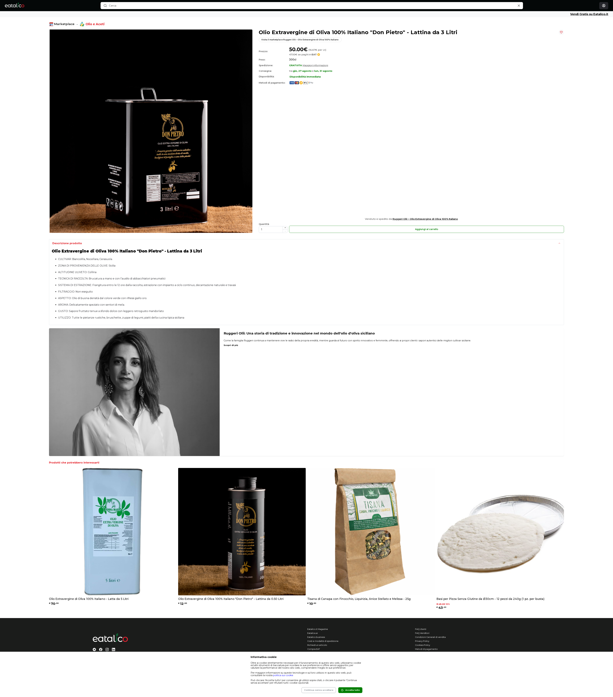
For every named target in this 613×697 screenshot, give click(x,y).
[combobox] (312, 5)
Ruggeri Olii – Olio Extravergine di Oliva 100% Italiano (425, 218)
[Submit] (105, 5)
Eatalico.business (316, 637)
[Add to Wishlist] (561, 32)
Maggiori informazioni (315, 65)
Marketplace (64, 24)
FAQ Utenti (420, 629)
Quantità (264, 224)
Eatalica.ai (312, 633)
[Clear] (519, 5)
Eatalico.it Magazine (317, 629)
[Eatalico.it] (14, 6)
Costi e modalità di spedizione (322, 641)
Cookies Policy (422, 645)
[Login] (603, 5)
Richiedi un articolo (317, 645)
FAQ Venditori (422, 633)
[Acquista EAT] (301, 82)
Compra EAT (313, 649)
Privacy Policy (422, 641)
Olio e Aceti (95, 24)
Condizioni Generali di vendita (430, 637)
